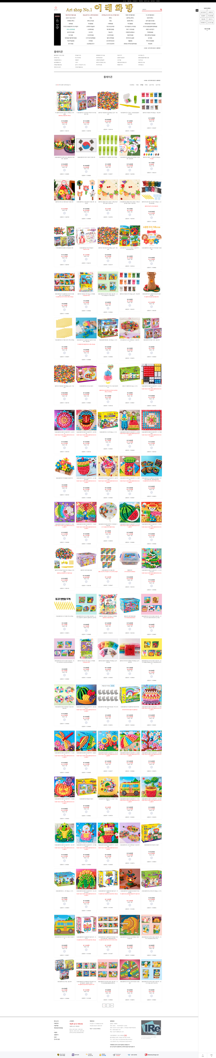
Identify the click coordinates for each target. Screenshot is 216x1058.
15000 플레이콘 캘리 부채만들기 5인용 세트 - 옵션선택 (64, 707)
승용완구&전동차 (121, 57)
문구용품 (150, 38)
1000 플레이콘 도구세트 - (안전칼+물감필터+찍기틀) (129, 113)
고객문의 (158, 1)
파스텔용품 (130, 23)
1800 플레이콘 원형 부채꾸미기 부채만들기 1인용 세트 (108, 524)
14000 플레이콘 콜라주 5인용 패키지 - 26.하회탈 (86, 432)
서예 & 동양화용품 (70, 29)
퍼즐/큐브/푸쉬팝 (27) (121, 62)
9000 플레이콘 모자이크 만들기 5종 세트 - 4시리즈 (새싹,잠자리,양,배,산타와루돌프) (64, 661)
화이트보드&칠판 (130, 38)
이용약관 (56, 1025)
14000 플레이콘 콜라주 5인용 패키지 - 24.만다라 (64, 432)
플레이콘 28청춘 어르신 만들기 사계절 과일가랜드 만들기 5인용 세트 (108, 202)
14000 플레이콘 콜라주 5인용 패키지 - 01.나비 (108, 753)
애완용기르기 (120, 65)
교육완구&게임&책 (100, 60)
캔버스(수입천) (90, 21)
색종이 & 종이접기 (150, 29)
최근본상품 (210, 16)
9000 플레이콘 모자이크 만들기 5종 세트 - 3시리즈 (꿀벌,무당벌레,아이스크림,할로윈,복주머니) (151, 662)
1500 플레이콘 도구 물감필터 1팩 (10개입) (108, 157)
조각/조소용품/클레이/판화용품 (150, 26)
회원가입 (129, 1)
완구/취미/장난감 (110, 41)
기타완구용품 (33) (79, 67)
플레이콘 (158, 48)
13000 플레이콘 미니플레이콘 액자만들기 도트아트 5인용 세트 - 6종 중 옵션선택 (151, 478)
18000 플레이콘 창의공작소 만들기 (151, 845)
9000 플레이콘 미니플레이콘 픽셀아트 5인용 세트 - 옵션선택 (86, 340)
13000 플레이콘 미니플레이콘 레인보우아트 (129, 707)
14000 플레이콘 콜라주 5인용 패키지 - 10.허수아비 (151, 524)
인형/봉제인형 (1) (57, 60)
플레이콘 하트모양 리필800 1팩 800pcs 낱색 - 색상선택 (130, 661)
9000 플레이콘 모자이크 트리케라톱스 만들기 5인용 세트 (129, 937)
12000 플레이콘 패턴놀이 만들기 (86, 799)
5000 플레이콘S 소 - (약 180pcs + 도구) (64, 891)
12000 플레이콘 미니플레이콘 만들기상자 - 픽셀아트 (108, 891)
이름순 (137, 85)
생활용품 (130, 41)
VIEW (125, 1035)
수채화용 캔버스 (70, 21)
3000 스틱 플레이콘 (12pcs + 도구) (129, 386)
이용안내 (56, 1023)
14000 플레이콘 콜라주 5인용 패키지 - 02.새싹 (151, 799)
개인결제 (150, 44)
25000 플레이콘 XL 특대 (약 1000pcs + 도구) (151, 891)
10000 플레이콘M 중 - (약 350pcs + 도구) (108, 340)
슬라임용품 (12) (57, 62)
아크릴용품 (90, 23)
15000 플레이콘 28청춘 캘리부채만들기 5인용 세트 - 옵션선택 (130, 158)
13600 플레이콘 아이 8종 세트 (108, 570)
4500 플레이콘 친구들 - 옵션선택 (64, 981)
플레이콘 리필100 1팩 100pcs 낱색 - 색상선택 (130, 294)
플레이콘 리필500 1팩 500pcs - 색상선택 (151, 112)
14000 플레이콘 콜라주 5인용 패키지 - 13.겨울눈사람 (86, 845)
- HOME (145, 48)
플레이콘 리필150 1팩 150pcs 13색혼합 (86, 294)
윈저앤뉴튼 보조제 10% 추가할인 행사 (110, 15)
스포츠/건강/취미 (110, 44)
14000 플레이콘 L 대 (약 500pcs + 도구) (108, 432)
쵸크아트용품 (110, 35)
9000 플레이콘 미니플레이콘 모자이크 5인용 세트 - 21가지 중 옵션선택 (64, 294)
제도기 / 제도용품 (130, 29)
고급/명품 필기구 (90, 44)
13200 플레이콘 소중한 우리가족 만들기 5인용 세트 (151, 248)
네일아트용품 (130, 35)
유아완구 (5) (56, 57)
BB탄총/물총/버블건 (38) (143, 57)
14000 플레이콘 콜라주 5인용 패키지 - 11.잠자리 (64, 753)
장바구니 (211, 19)
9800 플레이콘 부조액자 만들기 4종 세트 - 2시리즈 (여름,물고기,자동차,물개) (108, 294)
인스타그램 (210, 22)
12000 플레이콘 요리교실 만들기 (86, 386)
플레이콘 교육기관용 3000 (129, 616)
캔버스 (110, 18)
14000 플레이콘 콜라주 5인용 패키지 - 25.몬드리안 (151, 386)
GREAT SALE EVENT (71, 18)
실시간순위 (203, 12)
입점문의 (203, 16)
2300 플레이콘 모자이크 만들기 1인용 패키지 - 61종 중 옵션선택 (130, 248)
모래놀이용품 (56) (58, 65)
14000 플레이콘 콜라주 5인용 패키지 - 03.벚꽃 (151, 753)
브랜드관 (211, 12)
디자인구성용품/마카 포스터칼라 (70, 26)
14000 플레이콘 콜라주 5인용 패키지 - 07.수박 (130, 524)
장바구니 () (146, 1)
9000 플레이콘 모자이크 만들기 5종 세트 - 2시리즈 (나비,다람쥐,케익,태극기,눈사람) (151, 617)
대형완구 (77, 60)
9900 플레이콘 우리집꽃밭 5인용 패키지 (64, 478)
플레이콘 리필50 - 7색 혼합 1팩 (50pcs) (151, 157)
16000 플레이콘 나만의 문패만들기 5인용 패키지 (130, 845)
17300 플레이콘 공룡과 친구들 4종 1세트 (64, 248)
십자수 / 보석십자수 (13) (80, 65)
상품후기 (56, 1035)
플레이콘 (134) (141, 62)
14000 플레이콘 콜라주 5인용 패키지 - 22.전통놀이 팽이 (86, 478)
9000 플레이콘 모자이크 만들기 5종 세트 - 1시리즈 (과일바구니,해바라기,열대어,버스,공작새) (86, 617)
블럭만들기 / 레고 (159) (59, 55)
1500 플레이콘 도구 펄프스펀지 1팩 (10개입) (64, 340)
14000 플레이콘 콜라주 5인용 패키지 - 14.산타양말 (108, 845)
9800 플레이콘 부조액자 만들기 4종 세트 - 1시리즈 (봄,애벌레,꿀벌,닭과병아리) (108, 982)
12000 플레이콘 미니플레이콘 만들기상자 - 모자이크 (86, 937)
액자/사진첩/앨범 (150, 41)
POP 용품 (71, 35)
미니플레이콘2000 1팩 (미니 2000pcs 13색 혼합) (64, 113)
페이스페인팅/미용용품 (150, 35)
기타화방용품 (150, 32)
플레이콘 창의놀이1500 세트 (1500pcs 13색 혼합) (64, 570)
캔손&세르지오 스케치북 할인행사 (90, 15)
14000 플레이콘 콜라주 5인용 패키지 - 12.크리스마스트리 (151, 570)
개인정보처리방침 (58, 1028)
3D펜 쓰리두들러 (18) (100, 62)
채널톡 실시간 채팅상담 (74, 1026)
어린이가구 (119, 55)
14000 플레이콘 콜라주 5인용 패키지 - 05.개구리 (64, 845)
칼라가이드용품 (70, 32)
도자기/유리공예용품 (90, 38)
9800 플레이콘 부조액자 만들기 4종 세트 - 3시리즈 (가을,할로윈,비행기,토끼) (151, 937)
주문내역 (203, 19)
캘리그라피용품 (110, 38)
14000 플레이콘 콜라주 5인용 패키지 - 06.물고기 (86, 753)
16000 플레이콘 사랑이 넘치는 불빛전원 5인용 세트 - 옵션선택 (64, 158)
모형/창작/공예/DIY (130, 32)
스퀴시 (76, 62)
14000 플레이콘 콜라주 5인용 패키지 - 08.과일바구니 (86, 707)
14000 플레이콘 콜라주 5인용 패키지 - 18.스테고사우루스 (86, 891)
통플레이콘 (129, 570)
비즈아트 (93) (99, 65)
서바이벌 (119, 60)
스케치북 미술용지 (90, 26)
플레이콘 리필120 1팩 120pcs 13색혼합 (86, 661)
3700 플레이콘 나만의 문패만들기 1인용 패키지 (129, 340)
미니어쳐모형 (78, 57)
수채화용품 (110, 23)
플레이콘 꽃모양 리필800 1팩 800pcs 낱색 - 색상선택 (108, 661)
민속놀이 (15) (78, 55)
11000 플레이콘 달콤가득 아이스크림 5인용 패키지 (108, 386)
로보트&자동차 (99, 57)
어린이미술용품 (70, 41)
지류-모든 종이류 (110, 26)
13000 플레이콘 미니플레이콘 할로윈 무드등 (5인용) (129, 891)
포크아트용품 (90, 35)
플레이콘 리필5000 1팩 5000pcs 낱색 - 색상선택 (108, 113)
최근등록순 (132, 85)
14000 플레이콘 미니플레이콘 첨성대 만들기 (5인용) (151, 294)
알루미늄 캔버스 (130, 18)
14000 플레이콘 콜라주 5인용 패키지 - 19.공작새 (86, 524)
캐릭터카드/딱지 (57, 67)
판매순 (146, 85)
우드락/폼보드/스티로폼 (130, 26)
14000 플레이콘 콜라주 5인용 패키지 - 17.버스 (130, 799)
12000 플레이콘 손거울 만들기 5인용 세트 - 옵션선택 (86, 202)
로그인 (124, 1)
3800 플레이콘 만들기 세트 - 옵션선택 (152, 340)
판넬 (110, 21)
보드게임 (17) (141, 55)
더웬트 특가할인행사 (130, 15)
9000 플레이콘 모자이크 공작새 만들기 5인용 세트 (129, 982)
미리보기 (64, 127)
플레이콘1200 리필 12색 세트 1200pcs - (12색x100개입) (151, 202)
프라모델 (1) (141, 65)
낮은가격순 (158, 85)
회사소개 (56, 1021)
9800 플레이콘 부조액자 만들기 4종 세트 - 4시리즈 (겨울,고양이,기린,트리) (151, 982)
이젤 (91, 18)
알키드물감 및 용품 (150, 21)
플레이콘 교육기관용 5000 (86, 570)
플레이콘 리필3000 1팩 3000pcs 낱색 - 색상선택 (64, 386)
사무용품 (91, 41)
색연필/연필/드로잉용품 (150, 23)
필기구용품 (70, 44)
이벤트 (55, 1032)
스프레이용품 (90, 29)
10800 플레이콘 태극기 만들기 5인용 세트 (86, 157)
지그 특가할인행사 (150, 15)
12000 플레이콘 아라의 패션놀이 (86, 248)
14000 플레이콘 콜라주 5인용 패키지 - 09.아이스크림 (108, 478)
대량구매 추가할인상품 (70, 15)
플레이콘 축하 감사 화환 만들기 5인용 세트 (64, 202)
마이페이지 (203, 22)
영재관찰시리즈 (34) (100, 55)
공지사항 (152, 1)
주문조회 (141, 1)
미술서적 (110, 32)
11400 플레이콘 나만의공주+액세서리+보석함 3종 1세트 (86, 113)
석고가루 (91, 32)
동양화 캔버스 (130, 21)
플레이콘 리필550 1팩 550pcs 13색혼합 (108, 616)
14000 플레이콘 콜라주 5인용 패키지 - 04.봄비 (130, 753)
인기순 (141, 85)
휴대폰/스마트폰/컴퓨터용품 (130, 44)
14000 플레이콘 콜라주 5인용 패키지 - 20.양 (64, 524)
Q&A (55, 1037)
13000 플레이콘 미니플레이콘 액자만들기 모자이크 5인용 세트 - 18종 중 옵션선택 (108, 937)
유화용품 (71, 23)
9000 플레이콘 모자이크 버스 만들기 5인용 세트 (64, 937)
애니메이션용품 (110, 29)
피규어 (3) (140, 60)
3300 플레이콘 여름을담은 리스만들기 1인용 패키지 (108, 799)
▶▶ (112, 1005)
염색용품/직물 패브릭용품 (71, 38)
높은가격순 (151, 85)
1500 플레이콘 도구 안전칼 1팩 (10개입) (64, 616)
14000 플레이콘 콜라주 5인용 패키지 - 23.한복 (130, 432)
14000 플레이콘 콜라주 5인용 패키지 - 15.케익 (151, 707)
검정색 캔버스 (150, 18)
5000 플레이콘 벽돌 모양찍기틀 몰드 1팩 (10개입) (108, 707)
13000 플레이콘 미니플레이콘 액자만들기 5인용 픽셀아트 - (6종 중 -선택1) (86, 982)
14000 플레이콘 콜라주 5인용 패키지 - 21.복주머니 (130, 478)
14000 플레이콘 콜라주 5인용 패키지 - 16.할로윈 (64, 799)
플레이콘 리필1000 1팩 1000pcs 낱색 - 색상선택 (108, 248)
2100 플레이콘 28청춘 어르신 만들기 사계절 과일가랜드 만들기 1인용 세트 (130, 202)
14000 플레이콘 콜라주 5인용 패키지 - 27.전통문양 (151, 432)
